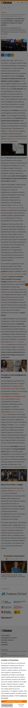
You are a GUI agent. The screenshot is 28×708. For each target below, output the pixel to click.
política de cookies (7, 696)
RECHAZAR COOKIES (7, 705)
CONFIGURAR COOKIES (21, 705)
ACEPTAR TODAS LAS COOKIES (14, 701)
